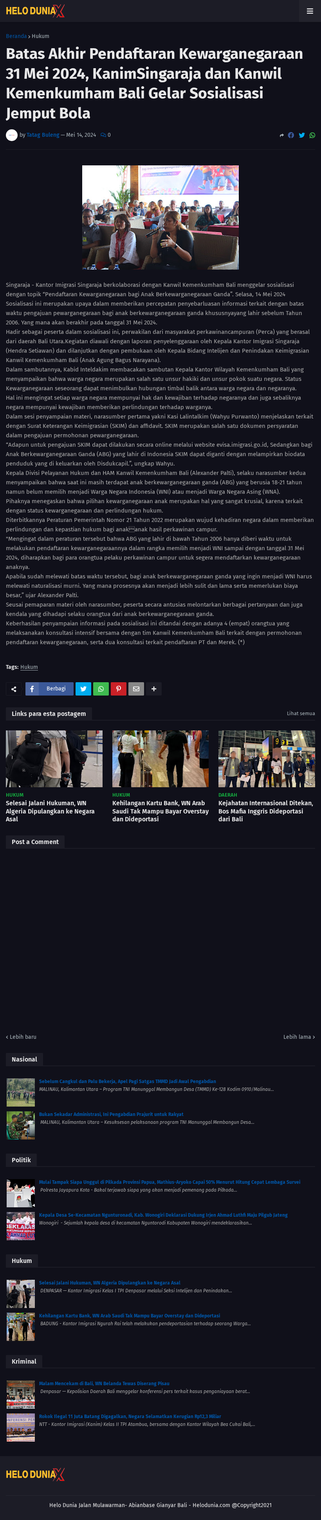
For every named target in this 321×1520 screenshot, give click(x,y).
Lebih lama (297, 1037)
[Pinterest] (118, 689)
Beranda (16, 36)
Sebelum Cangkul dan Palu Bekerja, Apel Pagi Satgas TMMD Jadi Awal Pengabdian (127, 1081)
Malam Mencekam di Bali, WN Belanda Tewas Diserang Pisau (104, 1383)
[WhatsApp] (312, 135)
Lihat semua (301, 713)
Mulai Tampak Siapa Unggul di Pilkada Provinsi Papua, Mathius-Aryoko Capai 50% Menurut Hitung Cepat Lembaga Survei (169, 1182)
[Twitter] (302, 135)
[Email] (136, 689)
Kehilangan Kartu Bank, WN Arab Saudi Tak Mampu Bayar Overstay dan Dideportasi (160, 811)
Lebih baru (23, 1037)
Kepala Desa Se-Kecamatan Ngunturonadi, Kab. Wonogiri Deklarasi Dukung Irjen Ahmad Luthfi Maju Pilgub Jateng (163, 1215)
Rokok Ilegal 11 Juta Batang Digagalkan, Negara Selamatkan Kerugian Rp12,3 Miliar (130, 1416)
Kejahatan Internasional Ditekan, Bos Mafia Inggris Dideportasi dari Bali (265, 811)
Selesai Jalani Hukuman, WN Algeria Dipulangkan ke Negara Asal (50, 811)
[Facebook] (291, 135)
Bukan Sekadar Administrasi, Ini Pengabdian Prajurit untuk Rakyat (111, 1114)
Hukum (40, 36)
